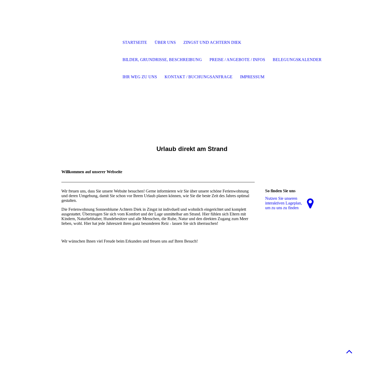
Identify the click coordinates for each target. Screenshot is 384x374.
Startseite (135, 42)
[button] (349, 351)
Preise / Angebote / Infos (237, 59)
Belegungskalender (297, 59)
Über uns (165, 42)
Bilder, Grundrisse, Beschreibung (162, 59)
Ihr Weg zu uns (140, 77)
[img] (88, 43)
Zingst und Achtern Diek (212, 42)
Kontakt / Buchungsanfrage (198, 77)
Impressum (252, 77)
